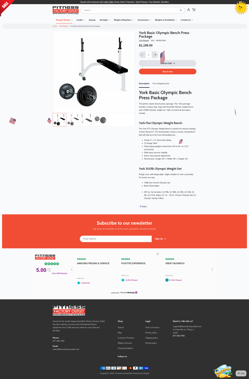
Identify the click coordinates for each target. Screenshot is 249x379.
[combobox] (129, 10)
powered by (115, 293)
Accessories (143, 20)
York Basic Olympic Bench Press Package (85, 26)
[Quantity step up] (155, 55)
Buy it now (167, 71)
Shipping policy (151, 338)
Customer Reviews (126, 338)
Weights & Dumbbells (165, 20)
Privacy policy (151, 333)
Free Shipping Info (161, 83)
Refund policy (151, 343)
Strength (104, 20)
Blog (120, 333)
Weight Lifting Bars (122, 20)
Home (55, 26)
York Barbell (63, 26)
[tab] (146, 84)
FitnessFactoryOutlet (123, 373)
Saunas (92, 20)
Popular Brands (63, 20)
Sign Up (159, 239)
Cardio (80, 20)
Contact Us (186, 20)
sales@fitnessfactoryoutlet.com (66, 349)
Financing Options (125, 348)
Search (121, 327)
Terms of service (152, 327)
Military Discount (125, 343)
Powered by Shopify (141, 373)
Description (144, 83)
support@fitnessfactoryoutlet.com (187, 326)
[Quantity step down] (142, 55)
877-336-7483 (106, 2)
